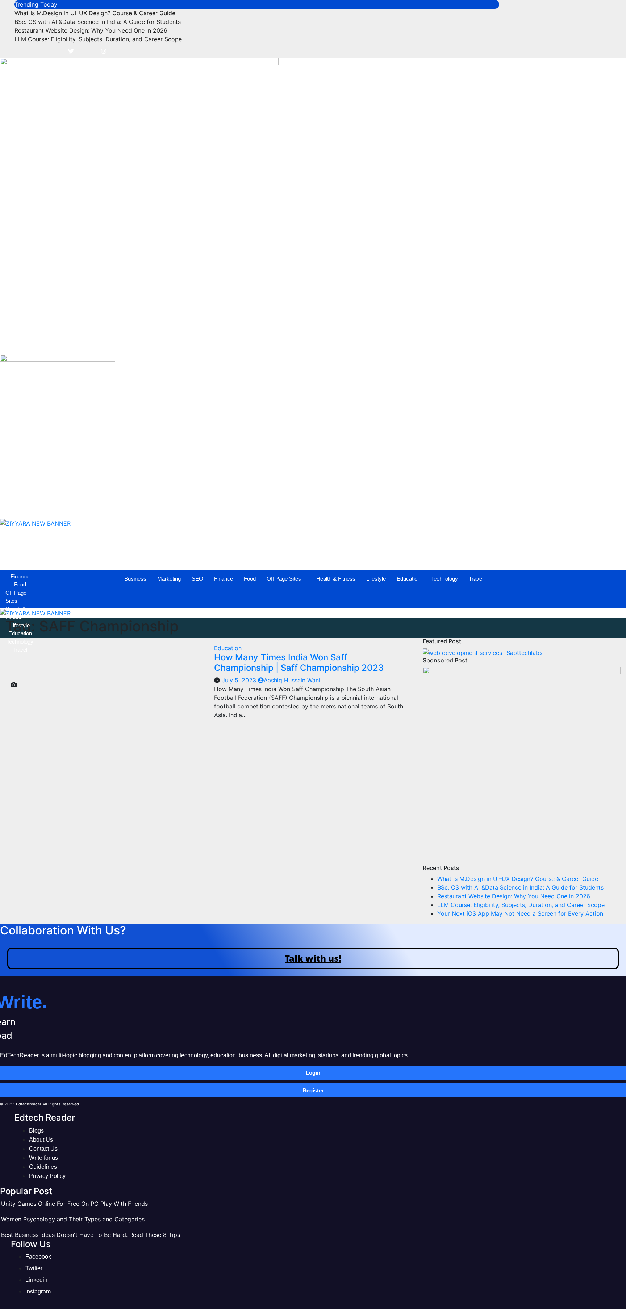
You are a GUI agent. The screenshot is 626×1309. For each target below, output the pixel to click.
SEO (210, 342)
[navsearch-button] (9, 321)
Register (313, 1090)
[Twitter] (71, 50)
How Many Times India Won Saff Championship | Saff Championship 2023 (299, 662)
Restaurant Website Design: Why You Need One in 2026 (90, 30)
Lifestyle (388, 342)
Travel (488, 342)
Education (421, 342)
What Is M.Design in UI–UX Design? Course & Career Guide (94, 13)
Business (148, 342)
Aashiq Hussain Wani (292, 680)
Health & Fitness (348, 342)
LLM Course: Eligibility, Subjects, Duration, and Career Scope (98, 39)
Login (313, 1073)
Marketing (181, 342)
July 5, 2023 (240, 680)
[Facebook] (54, 50)
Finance (235, 342)
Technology (456, 342)
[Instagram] (103, 50)
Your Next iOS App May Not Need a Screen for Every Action (520, 913)
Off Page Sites (296, 342)
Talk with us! (313, 958)
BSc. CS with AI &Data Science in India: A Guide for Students (97, 21)
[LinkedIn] (87, 50)
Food (262, 342)
